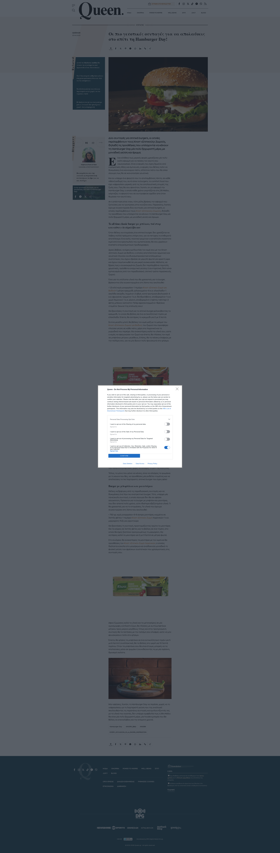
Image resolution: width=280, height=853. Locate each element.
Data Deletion (127, 463)
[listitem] (140, 419)
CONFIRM (124, 456)
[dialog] (140, 426)
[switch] (167, 424)
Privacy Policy (152, 463)
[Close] (178, 390)
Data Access (140, 463)
